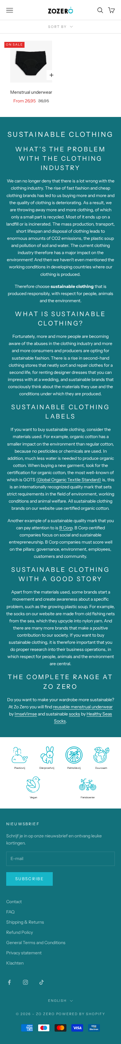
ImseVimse (26, 714)
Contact (14, 901)
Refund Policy (19, 932)
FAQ (10, 912)
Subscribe (29, 878)
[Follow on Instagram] (25, 982)
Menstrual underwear (31, 92)
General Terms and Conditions (35, 942)
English (57, 1000)
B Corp (65, 528)
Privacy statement (24, 953)
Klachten (15, 963)
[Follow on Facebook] (9, 982)
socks (74, 714)
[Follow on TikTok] (41, 982)
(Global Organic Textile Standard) (68, 479)
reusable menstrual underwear (83, 707)
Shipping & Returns (25, 922)
